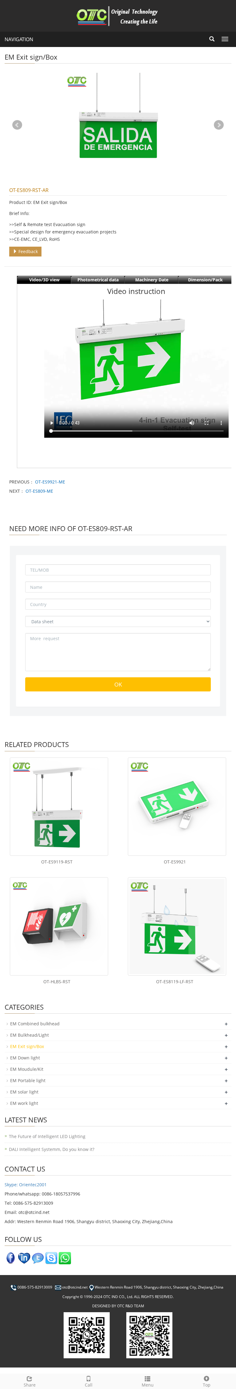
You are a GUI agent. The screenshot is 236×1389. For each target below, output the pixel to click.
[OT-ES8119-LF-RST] (177, 926)
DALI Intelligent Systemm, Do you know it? (51, 1149)
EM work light (24, 1103)
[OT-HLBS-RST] (59, 926)
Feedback (27, 251)
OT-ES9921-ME (50, 482)
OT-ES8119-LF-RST (174, 981)
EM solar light (24, 1092)
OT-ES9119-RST (57, 862)
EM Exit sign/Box (27, 1046)
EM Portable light (27, 1080)
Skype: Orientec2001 (26, 1184)
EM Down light (25, 1058)
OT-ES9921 (175, 862)
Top (206, 1385)
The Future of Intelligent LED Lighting (47, 1136)
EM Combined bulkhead (35, 1024)
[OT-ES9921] (177, 806)
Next (219, 125)
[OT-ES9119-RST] (59, 806)
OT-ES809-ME (39, 491)
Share (30, 1385)
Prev (17, 125)
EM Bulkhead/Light (29, 1035)
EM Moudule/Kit (26, 1069)
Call (88, 1385)
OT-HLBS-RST (56, 981)
